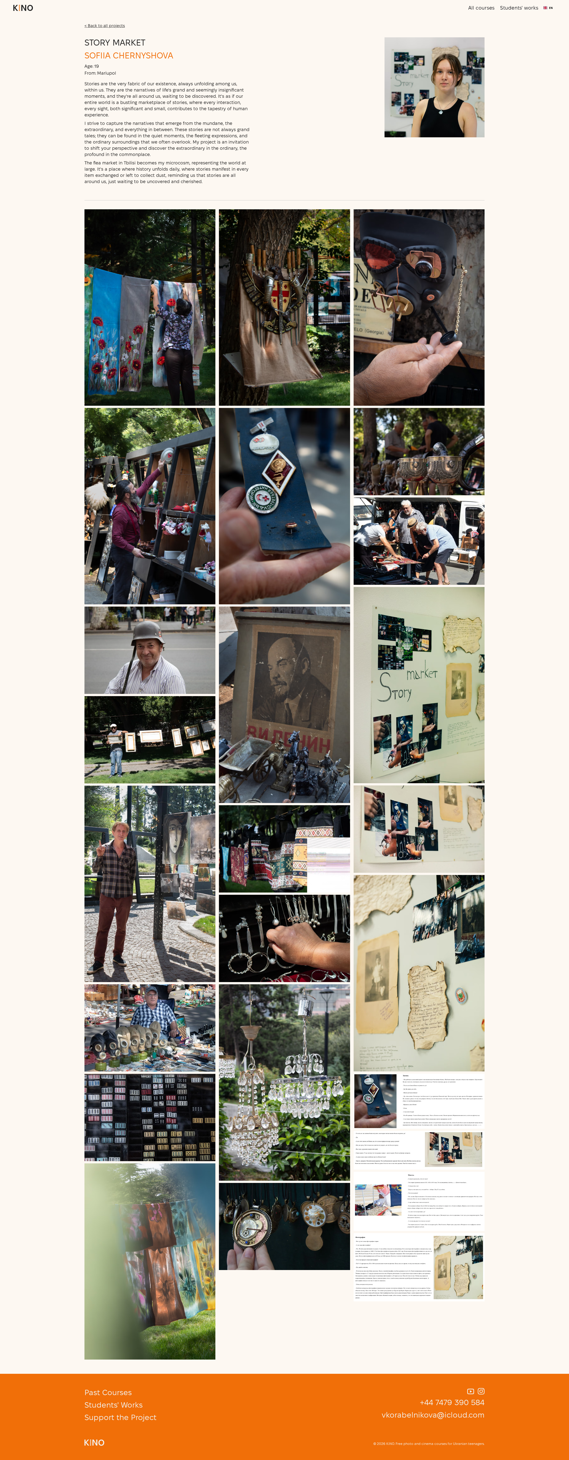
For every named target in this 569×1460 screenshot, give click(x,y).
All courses (481, 7)
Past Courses (108, 1392)
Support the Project (120, 1417)
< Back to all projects (104, 26)
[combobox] (548, 8)
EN (551, 8)
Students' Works (113, 1405)
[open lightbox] (149, 307)
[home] (23, 8)
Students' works (519, 7)
